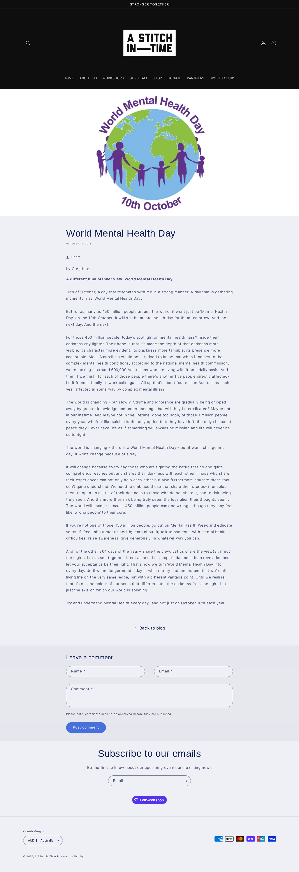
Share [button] (76, 257)
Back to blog (152, 628)
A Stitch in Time (45, 856)
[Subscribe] (186, 780)
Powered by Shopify (70, 856)
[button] (28, 43)
